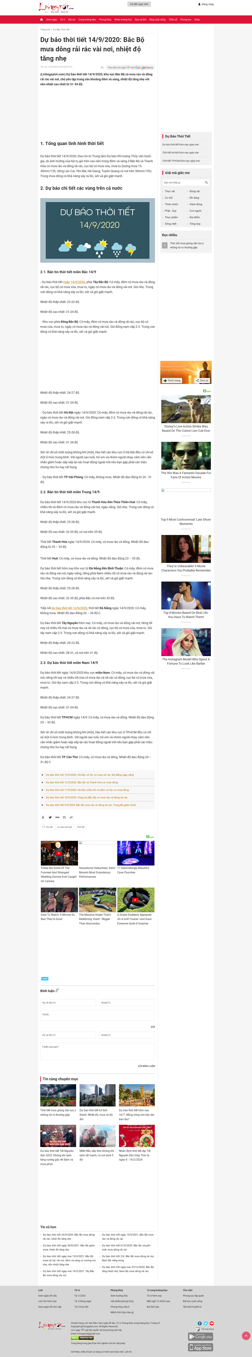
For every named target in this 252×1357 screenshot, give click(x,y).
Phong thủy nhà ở (120, 1306)
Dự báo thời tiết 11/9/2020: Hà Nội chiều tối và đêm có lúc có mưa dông (87, 790)
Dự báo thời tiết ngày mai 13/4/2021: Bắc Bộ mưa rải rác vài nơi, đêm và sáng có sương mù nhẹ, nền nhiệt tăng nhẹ (69, 1260)
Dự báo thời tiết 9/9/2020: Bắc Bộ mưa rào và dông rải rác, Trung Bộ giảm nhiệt (91, 805)
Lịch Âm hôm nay (47, 1301)
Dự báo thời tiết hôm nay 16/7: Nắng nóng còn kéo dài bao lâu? (136, 1115)
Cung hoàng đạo (87, 19)
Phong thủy (105, 19)
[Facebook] (199, 1324)
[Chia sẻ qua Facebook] (43, 818)
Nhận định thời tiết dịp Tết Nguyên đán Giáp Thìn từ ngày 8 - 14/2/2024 (135, 1155)
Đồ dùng (194, 197)
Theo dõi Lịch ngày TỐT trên (121, 67)
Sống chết (170, 223)
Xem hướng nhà (119, 1295)
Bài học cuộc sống (192, 1301)
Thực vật (170, 191)
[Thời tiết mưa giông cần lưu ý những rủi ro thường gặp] (58, 1095)
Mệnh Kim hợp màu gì (122, 1312)
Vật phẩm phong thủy (122, 1301)
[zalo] (57, 818)
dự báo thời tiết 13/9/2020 (69, 608)
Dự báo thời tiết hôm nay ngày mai (180, 144)
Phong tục (185, 19)
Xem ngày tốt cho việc (50, 1306)
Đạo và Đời (140, 19)
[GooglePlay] (200, 1340)
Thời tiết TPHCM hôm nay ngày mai (181, 160)
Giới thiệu (75, 1351)
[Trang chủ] (41, 19)
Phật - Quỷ (170, 210)
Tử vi (62, 19)
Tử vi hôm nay (154, 1295)
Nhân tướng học (123, 19)
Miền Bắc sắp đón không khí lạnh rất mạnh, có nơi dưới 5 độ (97, 1155)
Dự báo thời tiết (64, 827)
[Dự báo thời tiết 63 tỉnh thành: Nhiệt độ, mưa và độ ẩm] (97, 1095)
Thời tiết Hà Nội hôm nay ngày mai (180, 152)
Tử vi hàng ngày (82, 1301)
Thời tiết (81, 827)
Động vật (195, 191)
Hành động (196, 204)
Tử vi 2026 (80, 1295)
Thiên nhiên (171, 204)
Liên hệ (128, 1351)
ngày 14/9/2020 (74, 282)
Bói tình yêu (153, 1306)
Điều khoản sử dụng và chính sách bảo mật (102, 1351)
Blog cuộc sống (157, 19)
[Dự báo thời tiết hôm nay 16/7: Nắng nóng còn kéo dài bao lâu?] (137, 1095)
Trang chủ (45, 29)
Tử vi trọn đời (81, 1306)
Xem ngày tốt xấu (47, 1295)
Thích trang (173, 380)
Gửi (153, 1026)
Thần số (173, 19)
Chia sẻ (203, 380)
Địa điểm (195, 217)
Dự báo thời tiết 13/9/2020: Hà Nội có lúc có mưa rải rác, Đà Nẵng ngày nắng (90, 774)
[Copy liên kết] (71, 818)
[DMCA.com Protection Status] (82, 1339)
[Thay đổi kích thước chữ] (102, 67)
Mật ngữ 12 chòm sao (158, 1301)
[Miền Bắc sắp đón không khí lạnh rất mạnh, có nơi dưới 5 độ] (97, 1136)
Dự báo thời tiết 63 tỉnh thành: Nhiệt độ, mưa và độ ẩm (96, 1115)
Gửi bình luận (146, 1066)
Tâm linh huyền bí (192, 1306)
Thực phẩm (171, 217)
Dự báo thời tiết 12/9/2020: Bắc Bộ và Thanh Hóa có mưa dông (82, 782)
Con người (195, 210)
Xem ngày (51, 19)
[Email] (64, 818)
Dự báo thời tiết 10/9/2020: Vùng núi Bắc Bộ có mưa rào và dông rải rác (87, 797)
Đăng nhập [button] (208, 4)
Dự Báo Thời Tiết (61, 29)
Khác (197, 19)
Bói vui (71, 19)
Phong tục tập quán (193, 1295)
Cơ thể (168, 197)
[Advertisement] (90, 109)
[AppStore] (200, 1350)
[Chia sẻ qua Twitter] (50, 818)
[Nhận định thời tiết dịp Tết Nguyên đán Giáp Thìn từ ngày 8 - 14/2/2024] (137, 1136)
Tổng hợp (195, 223)
